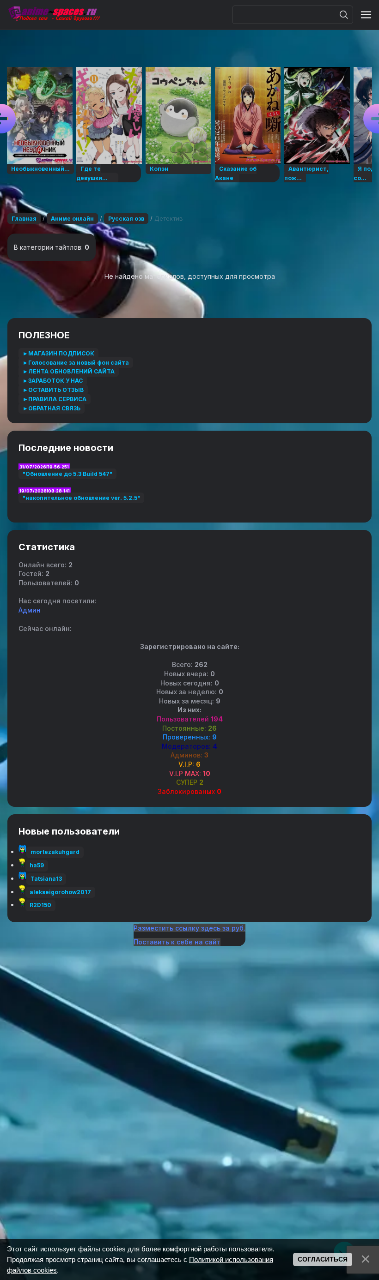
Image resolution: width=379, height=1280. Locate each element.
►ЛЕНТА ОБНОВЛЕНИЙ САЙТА (69, 371)
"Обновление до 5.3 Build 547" (67, 473)
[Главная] (53, 15)
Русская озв (126, 218)
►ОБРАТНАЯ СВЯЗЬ (51, 408)
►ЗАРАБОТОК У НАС (53, 380)
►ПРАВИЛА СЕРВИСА (54, 399)
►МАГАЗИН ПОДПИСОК (58, 353)
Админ (29, 610)
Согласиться (323, 1259)
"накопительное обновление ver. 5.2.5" (81, 497)
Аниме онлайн (72, 218)
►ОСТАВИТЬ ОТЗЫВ (53, 389)
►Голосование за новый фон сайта (76, 362)
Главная (24, 218)
